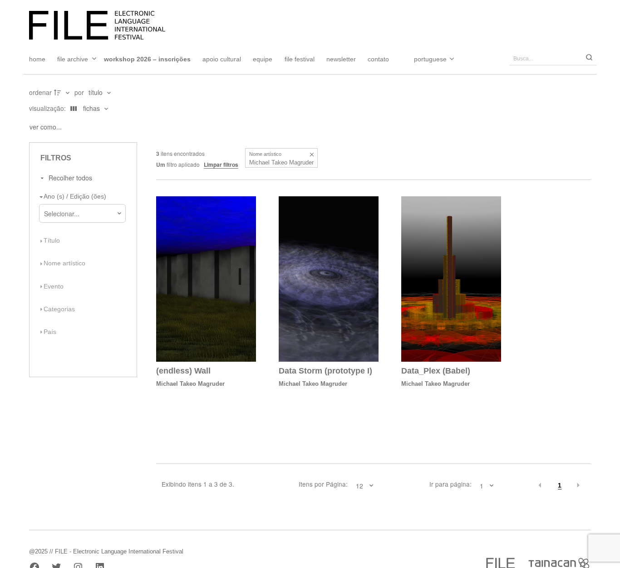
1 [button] (559, 485)
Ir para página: (450, 484)
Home (37, 59)
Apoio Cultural (221, 59)
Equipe (262, 59)
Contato (378, 59)
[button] (311, 154)
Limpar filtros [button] (221, 164)
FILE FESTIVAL (300, 59)
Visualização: (48, 108)
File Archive (72, 59)
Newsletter (341, 59)
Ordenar (40, 92)
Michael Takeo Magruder (190, 383)
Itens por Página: (323, 484)
